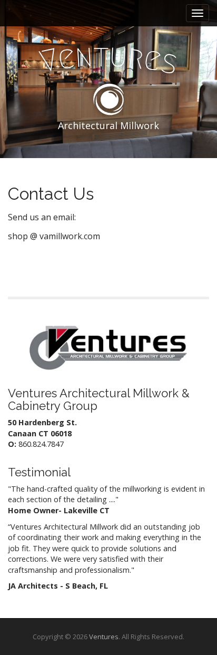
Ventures (104, 636)
